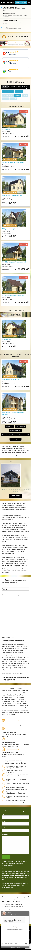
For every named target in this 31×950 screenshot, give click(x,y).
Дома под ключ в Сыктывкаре (18, 36)
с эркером (17, 95)
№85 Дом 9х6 (6, 339)
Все (27, 88)
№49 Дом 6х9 (6, 129)
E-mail (3, 828)
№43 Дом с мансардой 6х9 (10, 229)
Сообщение (5, 834)
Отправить (6, 857)
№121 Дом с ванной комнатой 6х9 (13, 162)
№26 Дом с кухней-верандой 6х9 (12, 195)
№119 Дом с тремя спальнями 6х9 (13, 295)
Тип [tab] (5, 86)
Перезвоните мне (21, 2)
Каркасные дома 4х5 (24, 434)
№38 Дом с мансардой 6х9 (10, 379)
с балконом (19, 91)
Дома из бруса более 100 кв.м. (9, 434)
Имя (3, 814)
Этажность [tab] (21, 86)
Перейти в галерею (15, 495)
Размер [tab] (12, 86)
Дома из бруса (9, 426)
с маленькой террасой (8, 91)
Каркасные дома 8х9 (15, 439)
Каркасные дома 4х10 (15, 430)
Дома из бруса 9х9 (20, 426)
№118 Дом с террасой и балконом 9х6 (14, 262)
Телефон (4, 821)
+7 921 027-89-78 (7, 2)
